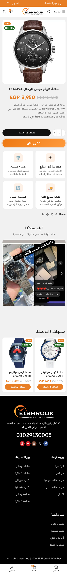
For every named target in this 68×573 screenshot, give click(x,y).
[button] (6, 273)
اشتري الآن (34, 143)
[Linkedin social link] (43, 214)
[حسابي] (4, 11)
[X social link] (52, 214)
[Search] (49, 11)
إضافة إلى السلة (26, 132)
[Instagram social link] (34, 443)
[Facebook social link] (56, 214)
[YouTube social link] (28, 443)
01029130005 (34, 435)
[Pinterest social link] (47, 214)
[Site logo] (33, 11)
